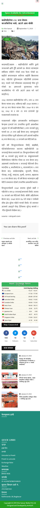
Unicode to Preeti (8, 455)
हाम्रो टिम (4, 448)
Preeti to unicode (8, 459)
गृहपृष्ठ (4, 444)
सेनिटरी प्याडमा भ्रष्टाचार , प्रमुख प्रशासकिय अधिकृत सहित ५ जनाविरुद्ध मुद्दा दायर (27, 380)
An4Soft (30, 505)
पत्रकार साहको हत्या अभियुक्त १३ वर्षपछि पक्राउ (7, 243)
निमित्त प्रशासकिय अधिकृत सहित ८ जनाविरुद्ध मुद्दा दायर (28, 398)
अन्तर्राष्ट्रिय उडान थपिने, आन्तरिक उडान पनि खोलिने (32, 243)
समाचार (7, 39)
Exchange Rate (7, 462)
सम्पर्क (4, 451)
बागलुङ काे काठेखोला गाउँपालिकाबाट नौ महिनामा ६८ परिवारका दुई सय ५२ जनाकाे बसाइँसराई (27, 362)
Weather (5, 466)
